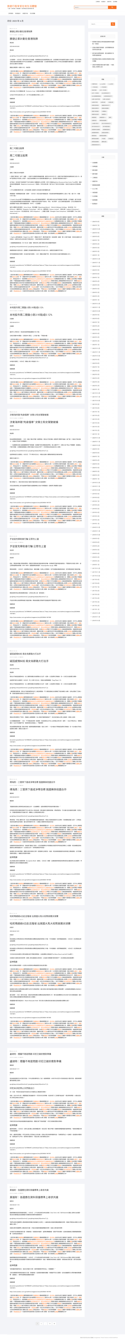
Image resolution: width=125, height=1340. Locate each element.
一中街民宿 (103, 87)
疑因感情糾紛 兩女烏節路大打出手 (25, 654)
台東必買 (111, 102)
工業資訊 (98, 1)
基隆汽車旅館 (95, 111)
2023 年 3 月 (95, 337)
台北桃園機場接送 (96, 96)
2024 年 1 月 (95, 300)
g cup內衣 (102, 84)
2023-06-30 (14, 28)
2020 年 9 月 (95, 449)
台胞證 (56, 87)
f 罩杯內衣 (94, 84)
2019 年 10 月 (96, 490)
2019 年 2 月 (95, 520)
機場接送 (94, 135)
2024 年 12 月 (96, 259)
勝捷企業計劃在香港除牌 (21, 31)
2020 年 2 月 (95, 475)
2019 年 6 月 (95, 505)
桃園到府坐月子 (40, 73)
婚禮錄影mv (103, 117)
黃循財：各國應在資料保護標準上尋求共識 (29, 1190)
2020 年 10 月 (96, 445)
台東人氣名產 (106, 99)
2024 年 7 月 (95, 277)
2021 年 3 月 (95, 426)
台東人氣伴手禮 (96, 99)
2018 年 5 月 (95, 550)
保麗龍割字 (36, 71)
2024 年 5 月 (95, 285)
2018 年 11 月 (96, 531)
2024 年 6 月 (95, 281)
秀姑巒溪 (34, 83)
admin (15, 34)
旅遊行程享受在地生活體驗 (22, 6)
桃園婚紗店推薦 (96, 129)
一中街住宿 (94, 87)
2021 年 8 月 (95, 408)
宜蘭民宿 (94, 120)
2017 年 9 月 (95, 579)
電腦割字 (79, 77)
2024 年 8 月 (95, 274)
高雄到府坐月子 (50, 75)
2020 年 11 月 (96, 441)
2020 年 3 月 (95, 471)
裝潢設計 (103, 1)
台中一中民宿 (95, 93)
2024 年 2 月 (95, 296)
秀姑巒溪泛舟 (17, 87)
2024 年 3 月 (95, 292)
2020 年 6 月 (95, 460)
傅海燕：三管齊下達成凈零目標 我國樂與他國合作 (32, 782)
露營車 (59, 79)
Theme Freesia (104, 1337)
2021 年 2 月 (95, 430)
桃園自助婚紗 (105, 132)
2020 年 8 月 (95, 453)
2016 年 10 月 (96, 620)
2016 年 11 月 (96, 617)
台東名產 (103, 102)
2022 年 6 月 (95, 371)
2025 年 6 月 (95, 244)
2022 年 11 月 (96, 352)
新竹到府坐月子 (68, 83)
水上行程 (94, 189)
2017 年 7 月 (95, 587)
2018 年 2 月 (95, 561)
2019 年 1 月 (95, 523)
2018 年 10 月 (96, 535)
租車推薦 (94, 200)
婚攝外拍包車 (95, 114)
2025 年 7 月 (95, 240)
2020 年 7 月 (95, 456)
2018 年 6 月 (95, 546)
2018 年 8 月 (95, 542)
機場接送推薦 (95, 138)
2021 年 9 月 (95, 404)
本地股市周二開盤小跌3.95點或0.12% (26, 307)
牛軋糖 (45, 81)
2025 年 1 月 (95, 255)
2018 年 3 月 (95, 557)
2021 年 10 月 (96, 400)
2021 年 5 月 (95, 419)
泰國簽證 (21, 71)
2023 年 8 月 (95, 318)
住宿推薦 (94, 162)
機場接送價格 (103, 135)
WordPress (115, 1337)
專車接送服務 (103, 120)
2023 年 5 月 (95, 330)
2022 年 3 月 (95, 382)
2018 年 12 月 (96, 527)
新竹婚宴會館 (106, 126)
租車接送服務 (95, 141)
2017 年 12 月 (96, 568)
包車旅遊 (94, 166)
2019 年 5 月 (95, 508)
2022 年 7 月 (95, 367)
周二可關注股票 (17, 148)
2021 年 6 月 (95, 415)
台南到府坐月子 (40, 75)
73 (50, 1323)
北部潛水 (69, 81)
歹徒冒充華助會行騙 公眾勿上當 (24, 539)
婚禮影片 (104, 114)
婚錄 (110, 117)
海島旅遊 (94, 192)
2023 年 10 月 (96, 311)
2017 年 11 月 (96, 572)
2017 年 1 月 (95, 609)
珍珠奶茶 (111, 138)
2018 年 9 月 (95, 538)
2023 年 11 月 (96, 307)
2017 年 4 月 (95, 598)
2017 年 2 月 (95, 605)
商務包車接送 (95, 105)
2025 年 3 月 (95, 251)
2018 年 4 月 (95, 553)
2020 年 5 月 (95, 464)
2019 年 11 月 (96, 486)
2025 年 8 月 (95, 236)
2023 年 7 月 (95, 322)
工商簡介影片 (95, 123)
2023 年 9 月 (95, 315)
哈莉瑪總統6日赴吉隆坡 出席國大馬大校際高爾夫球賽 (34, 916)
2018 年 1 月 (95, 564)
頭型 (71, 75)
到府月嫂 (14, 73)
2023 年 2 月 (95, 341)
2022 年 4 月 (95, 378)
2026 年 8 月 (95, 221)
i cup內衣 (110, 84)
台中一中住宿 (103, 90)
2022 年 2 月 (95, 385)
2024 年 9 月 (95, 270)
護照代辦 (44, 79)
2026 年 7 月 (95, 225)
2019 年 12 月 (96, 482)
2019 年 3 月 (95, 516)
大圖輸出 (30, 85)
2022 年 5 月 (95, 374)
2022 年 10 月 (96, 356)
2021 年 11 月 (96, 397)
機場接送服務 (96, 185)
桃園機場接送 (106, 129)
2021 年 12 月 (96, 393)
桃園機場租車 (95, 132)
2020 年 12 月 (96, 438)
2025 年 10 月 (96, 229)
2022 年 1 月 (95, 389)
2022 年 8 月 (95, 363)
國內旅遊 (94, 170)
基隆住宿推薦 (105, 108)
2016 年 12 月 (96, 613)
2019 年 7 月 (95, 501)
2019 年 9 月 (95, 494)
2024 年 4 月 (95, 288)
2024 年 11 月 (96, 262)
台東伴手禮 (94, 102)
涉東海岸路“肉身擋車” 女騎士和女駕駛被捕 (29, 415)
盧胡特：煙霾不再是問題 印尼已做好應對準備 (30, 1054)
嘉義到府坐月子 (31, 75)
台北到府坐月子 (35, 77)
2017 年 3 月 (95, 602)
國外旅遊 (94, 174)
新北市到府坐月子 (46, 77)
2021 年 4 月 (95, 423)
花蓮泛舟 (18, 81)
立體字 (76, 73)
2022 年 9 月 (95, 359)
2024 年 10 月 (96, 266)
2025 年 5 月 (95, 247)
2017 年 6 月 (95, 591)
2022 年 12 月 (96, 348)
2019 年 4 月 (95, 512)
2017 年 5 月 (95, 594)
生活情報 (115, 1)
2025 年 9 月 (95, 233)
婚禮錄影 (94, 117)
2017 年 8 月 (95, 583)
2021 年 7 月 (95, 412)
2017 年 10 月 (96, 576)
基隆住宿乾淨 (95, 108)
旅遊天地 (109, 1)
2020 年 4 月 (95, 467)
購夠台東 (104, 141)
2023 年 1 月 (95, 344)
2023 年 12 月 (96, 303)
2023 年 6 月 (95, 326)
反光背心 (52, 71)
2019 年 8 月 (95, 497)
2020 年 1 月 (95, 479)
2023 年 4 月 (95, 333)
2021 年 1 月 (95, 434)
